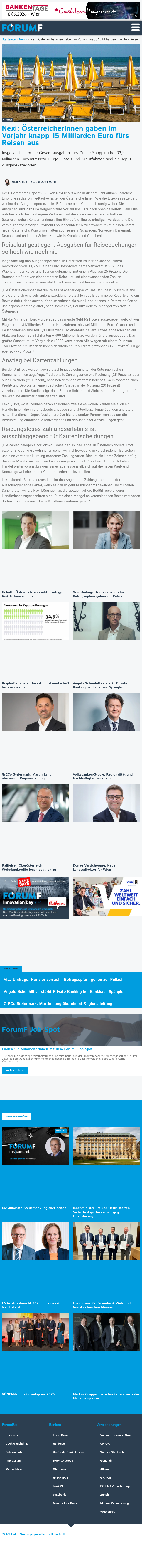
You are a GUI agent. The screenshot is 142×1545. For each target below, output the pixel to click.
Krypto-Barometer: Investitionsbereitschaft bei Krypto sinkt (35, 685)
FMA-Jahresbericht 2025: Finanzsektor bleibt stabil (32, 1305)
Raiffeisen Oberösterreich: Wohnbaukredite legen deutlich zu (29, 867)
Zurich (104, 1495)
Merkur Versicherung (114, 1503)
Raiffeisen (59, 1444)
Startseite (9, 39)
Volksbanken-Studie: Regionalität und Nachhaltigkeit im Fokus (103, 776)
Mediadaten (14, 1469)
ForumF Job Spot (31, 1030)
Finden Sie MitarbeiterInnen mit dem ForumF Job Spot (47, 1049)
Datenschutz (14, 1452)
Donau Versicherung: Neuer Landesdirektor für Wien (95, 867)
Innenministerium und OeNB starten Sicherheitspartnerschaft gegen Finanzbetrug (101, 1212)
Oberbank (59, 1469)
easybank (59, 1495)
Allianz (104, 1469)
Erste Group (61, 1435)
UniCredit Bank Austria (68, 1452)
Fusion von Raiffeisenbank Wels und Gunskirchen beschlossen (102, 1305)
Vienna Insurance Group (116, 1435)
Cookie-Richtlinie (17, 1444)
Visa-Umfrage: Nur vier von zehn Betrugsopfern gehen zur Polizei (98, 594)
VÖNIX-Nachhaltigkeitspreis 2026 (28, 1394)
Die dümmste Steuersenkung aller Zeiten (34, 1208)
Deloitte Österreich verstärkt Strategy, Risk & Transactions (32, 594)
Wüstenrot (107, 1512)
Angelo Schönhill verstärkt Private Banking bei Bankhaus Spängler (100, 685)
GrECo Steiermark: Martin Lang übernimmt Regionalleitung (26, 776)
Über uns (12, 1435)
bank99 (58, 1486)
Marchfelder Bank (65, 1503)
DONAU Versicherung (115, 1486)
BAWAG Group (63, 1461)
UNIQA (105, 1444)
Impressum (13, 1461)
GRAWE (105, 1478)
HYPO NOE (60, 1478)
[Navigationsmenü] (135, 27)
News (23, 39)
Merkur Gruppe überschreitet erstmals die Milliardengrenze (106, 1396)
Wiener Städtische (112, 1452)
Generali (106, 1461)
